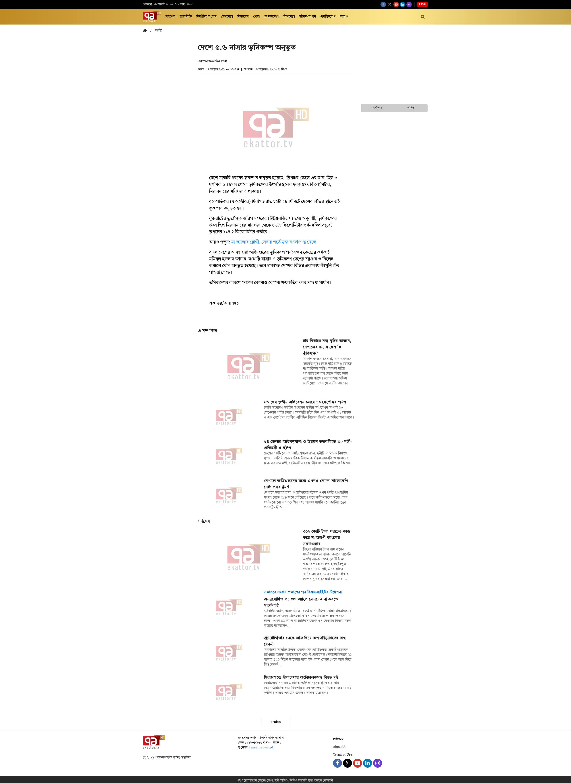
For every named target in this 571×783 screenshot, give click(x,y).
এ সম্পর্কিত (207, 331)
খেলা (256, 17)
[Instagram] (409, 4)
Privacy (338, 739)
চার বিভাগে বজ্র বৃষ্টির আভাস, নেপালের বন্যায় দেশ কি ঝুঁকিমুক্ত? (327, 347)
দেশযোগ (227, 17)
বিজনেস (243, 17)
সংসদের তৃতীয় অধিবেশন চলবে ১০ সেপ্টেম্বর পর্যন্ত (305, 402)
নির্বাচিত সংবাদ (206, 17)
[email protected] (261, 747)
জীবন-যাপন (307, 17)
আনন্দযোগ (272, 17)
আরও (344, 17)
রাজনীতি (186, 17)
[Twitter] (389, 4)
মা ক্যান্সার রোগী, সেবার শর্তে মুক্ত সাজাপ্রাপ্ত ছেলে (273, 242)
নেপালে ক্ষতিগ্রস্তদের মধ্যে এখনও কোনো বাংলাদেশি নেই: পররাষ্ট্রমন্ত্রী (306, 484)
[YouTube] (396, 4)
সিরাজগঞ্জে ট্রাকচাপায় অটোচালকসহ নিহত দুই (301, 678)
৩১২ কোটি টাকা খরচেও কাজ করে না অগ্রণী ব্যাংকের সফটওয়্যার (326, 538)
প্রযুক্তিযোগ (327, 17)
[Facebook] (383, 4)
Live (422, 4)
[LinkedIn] (402, 4)
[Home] (146, 31)
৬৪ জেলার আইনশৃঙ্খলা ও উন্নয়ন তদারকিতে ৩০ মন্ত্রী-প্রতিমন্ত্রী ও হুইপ (308, 445)
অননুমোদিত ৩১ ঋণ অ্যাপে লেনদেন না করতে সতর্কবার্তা (301, 602)
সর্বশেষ (170, 17)
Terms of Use (342, 754)
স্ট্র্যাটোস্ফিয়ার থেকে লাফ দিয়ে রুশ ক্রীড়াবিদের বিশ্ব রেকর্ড (305, 641)
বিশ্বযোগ (289, 17)
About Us (339, 746)
